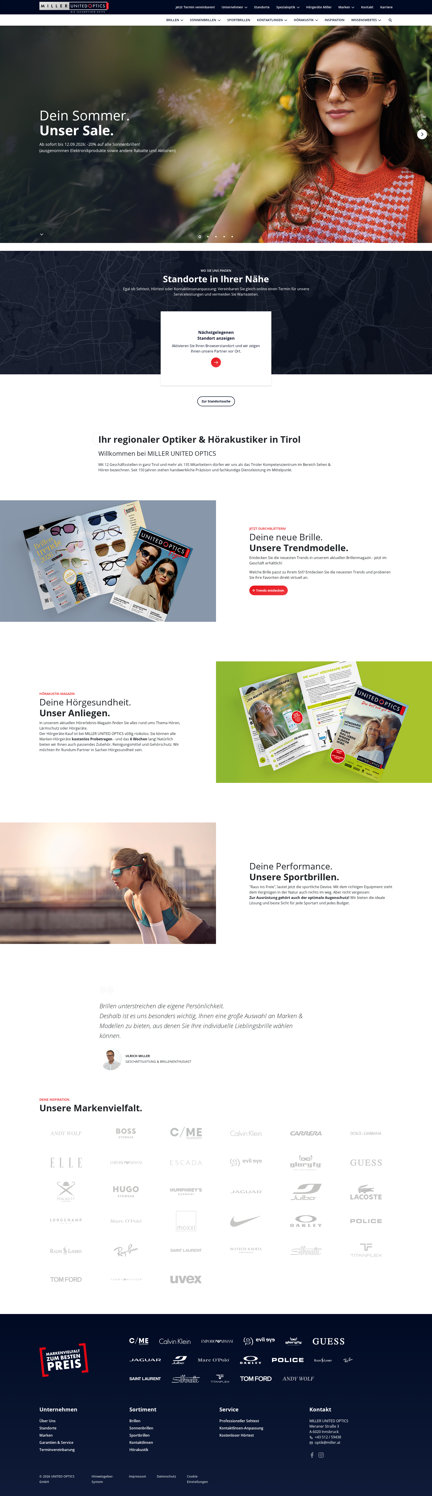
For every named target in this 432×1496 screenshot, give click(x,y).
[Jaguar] (246, 1192)
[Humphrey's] (186, 1192)
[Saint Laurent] (186, 1250)
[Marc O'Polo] (126, 1221)
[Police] (366, 1221)
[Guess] (366, 1162)
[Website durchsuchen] (389, 20)
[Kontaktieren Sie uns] (423, 1469)
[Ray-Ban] (126, 1250)
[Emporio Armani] (126, 1162)
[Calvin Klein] (246, 1133)
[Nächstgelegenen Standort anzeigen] (216, 362)
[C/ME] (186, 1133)
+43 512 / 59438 (328, 1437)
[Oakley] (306, 1221)
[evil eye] (246, 1162)
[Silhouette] (306, 1250)
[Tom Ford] (66, 1279)
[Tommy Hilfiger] (126, 1279)
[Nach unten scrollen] (41, 233)
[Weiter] (422, 134)
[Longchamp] (66, 1221)
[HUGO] (126, 1192)
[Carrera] (306, 1133)
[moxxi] (186, 1221)
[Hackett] (66, 1192)
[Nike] (246, 1221)
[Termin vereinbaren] (423, 1483)
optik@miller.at (327, 1442)
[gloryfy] (306, 1162)
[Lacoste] (366, 1192)
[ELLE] (66, 1162)
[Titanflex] (366, 1250)
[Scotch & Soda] (246, 1250)
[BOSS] (126, 1133)
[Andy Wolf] (66, 1133)
